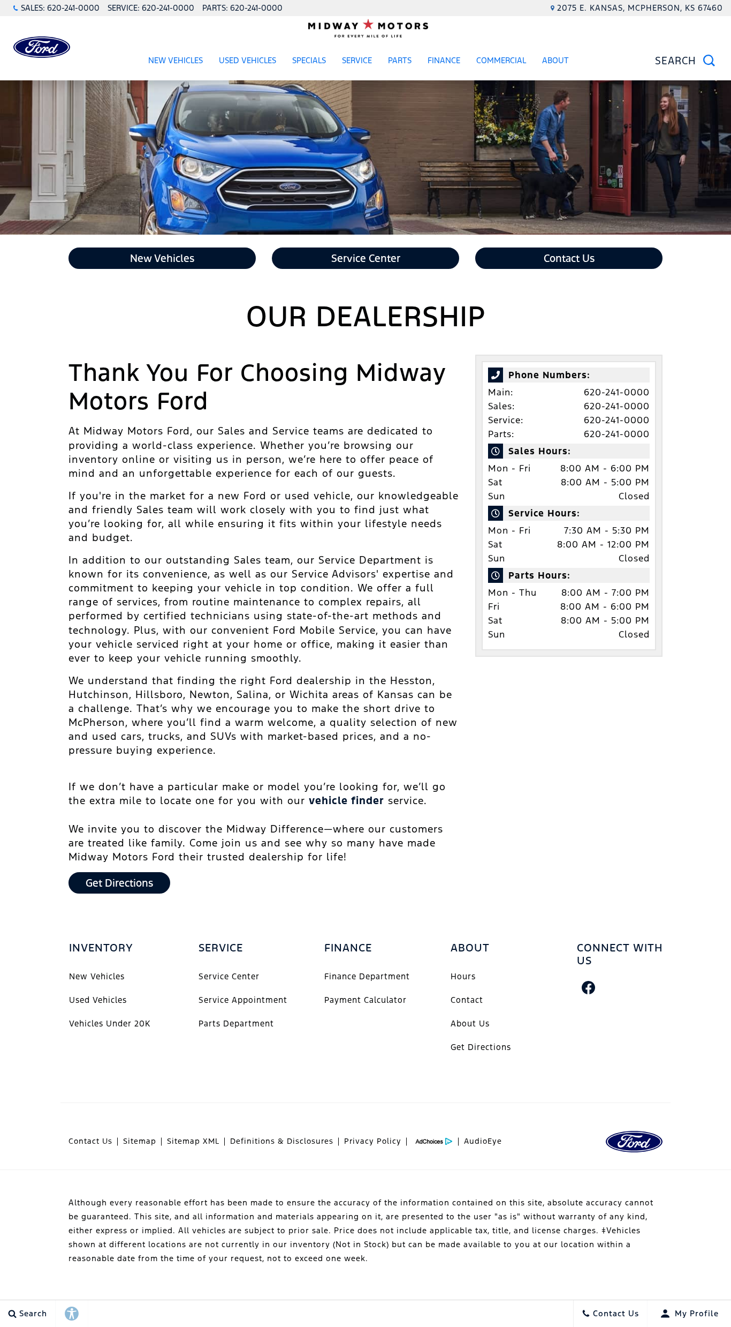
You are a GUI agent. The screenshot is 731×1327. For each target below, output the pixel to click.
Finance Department (367, 976)
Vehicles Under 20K (109, 1023)
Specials (309, 60)
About (555, 60)
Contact (467, 1000)
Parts (400, 60)
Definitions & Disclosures (281, 1141)
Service (357, 60)
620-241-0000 (617, 392)
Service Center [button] (365, 258)
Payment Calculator (365, 1000)
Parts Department (236, 1023)
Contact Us (90, 1141)
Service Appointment (243, 1000)
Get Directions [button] (119, 882)
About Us (470, 1023)
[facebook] (588, 987)
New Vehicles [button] (162, 258)
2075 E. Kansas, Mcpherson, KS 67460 (640, 8)
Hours (463, 976)
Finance (444, 60)
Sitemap (139, 1141)
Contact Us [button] (569, 258)
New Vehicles (175, 60)
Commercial (501, 60)
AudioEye (483, 1141)
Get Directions (481, 1047)
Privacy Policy (372, 1141)
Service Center (229, 976)
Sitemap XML (193, 1141)
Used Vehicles (247, 60)
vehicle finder (346, 800)
